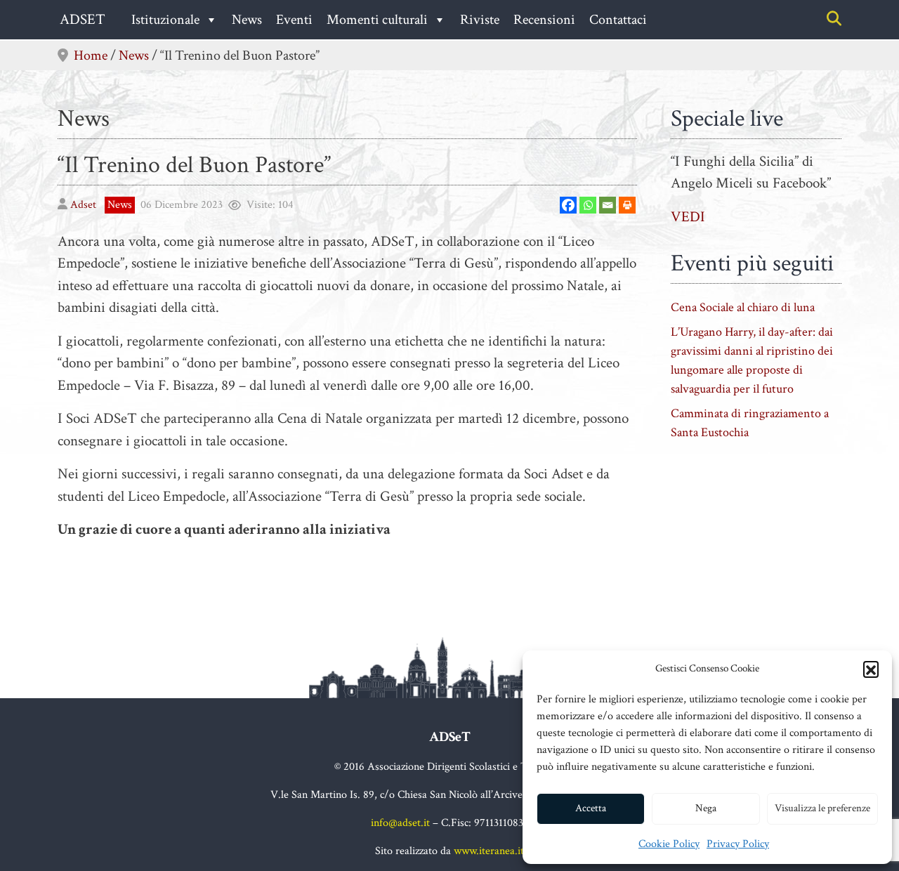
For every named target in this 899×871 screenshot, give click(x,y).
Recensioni (544, 20)
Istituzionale (165, 20)
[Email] (607, 205)
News (247, 20)
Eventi (294, 20)
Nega (705, 808)
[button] (871, 669)
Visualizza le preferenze (822, 808)
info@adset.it (400, 823)
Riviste (479, 20)
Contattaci (618, 20)
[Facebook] (568, 205)
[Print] (627, 205)
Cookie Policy (669, 844)
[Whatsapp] (587, 205)
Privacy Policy (738, 844)
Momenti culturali (377, 20)
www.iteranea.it (489, 851)
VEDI (688, 216)
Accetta (590, 808)
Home (90, 55)
